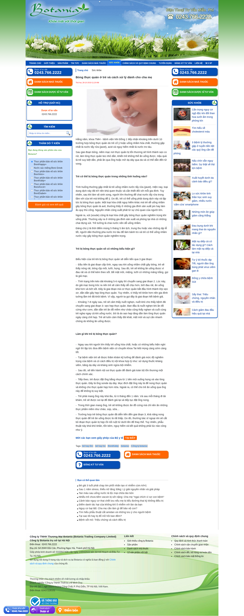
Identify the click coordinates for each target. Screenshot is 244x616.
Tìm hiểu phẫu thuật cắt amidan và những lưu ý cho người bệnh (114, 512)
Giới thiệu (49, 63)
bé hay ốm (87, 446)
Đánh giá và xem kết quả (49, 204)
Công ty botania (139, 446)
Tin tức (75, 63)
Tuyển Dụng (165, 63)
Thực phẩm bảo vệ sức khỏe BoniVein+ (48, 172)
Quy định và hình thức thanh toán (191, 541)
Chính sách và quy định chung (139, 63)
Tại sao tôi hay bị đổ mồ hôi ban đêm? (100, 516)
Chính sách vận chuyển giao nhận (191, 544)
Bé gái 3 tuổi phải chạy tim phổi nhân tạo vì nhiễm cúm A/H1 (112, 485)
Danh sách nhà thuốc (94, 63)
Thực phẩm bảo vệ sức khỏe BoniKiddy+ (48, 179)
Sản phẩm (63, 63)
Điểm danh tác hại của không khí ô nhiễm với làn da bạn (110, 504)
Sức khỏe (114, 62)
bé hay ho (100, 446)
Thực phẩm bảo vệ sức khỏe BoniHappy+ (48, 163)
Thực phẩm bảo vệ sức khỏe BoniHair (48, 198)
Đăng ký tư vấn (183, 63)
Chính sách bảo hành (185, 548)
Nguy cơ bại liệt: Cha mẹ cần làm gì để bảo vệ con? (107, 508)
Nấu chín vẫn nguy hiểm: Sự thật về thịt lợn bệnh (203, 164)
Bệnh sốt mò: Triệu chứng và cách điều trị (102, 519)
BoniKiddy (113, 446)
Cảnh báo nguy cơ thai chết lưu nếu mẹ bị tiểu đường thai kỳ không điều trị (120, 500)
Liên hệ (198, 63)
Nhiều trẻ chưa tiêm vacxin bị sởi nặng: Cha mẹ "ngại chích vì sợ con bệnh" (121, 497)
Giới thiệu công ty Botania (140, 541)
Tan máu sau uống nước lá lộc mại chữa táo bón (106, 493)
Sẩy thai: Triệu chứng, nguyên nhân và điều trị (203, 298)
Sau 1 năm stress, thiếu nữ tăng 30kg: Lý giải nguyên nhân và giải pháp (119, 489)
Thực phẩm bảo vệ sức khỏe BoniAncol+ (48, 185)
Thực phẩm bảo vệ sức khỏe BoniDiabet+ (48, 192)
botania (125, 446)
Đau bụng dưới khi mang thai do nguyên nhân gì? (204, 229)
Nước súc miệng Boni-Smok (48, 168)
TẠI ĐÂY (130, 437)
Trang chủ (35, 63)
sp (210, 63)
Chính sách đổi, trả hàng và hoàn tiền (193, 552)
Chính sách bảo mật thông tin (189, 556)
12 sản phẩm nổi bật (137, 552)
